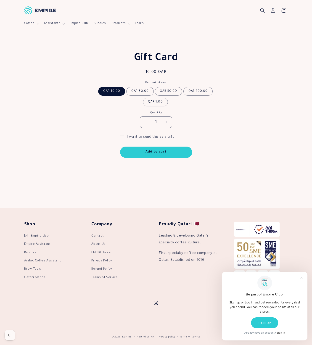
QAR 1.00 (155, 101)
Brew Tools (32, 269)
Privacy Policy (101, 261)
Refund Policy (101, 269)
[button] (31, 24)
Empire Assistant (37, 244)
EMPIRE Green (102, 252)
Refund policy (145, 337)
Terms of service (190, 337)
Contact (97, 236)
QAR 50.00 (168, 91)
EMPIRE (127, 337)
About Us (98, 244)
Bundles (30, 252)
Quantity (156, 112)
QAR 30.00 (139, 91)
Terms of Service (104, 277)
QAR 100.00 (198, 91)
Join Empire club (36, 236)
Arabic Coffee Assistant (42, 261)
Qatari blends (34, 277)
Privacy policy (167, 337)
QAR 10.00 (111, 91)
